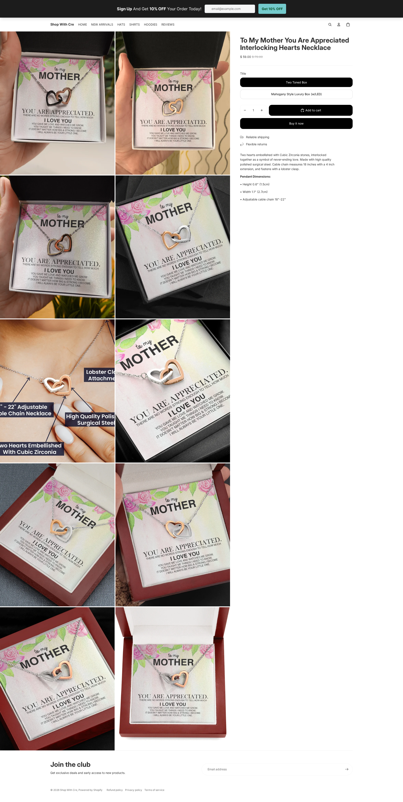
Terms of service (154, 790)
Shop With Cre (68, 790)
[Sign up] (347, 769)
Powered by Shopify (90, 790)
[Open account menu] (338, 24)
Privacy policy (133, 790)
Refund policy (115, 790)
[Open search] (330, 24)
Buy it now (296, 123)
